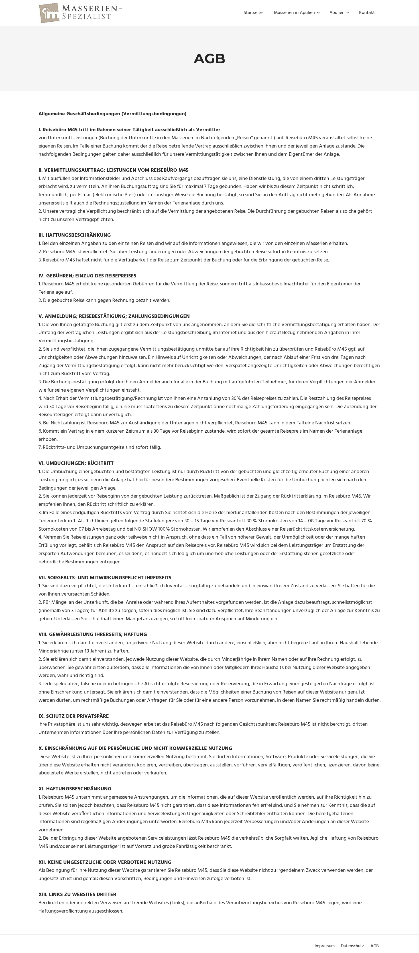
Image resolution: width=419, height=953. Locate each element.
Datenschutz (352, 946)
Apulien (337, 13)
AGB (375, 946)
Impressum (325, 946)
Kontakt (367, 13)
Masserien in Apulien (294, 13)
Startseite (253, 13)
